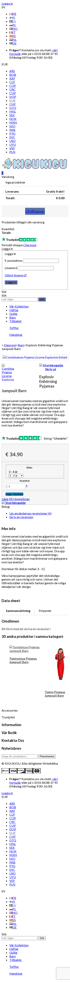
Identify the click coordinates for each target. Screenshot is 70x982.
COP (12, 85)
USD (12, 141)
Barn (12, 317)
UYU (12, 144)
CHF (12, 104)
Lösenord (11, 268)
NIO (12, 126)
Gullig (13, 314)
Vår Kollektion (19, 306)
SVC (12, 137)
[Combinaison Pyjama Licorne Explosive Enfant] (35, 357)
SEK (12, 115)
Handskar (16, 334)
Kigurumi (10, 345)
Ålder (29, 467)
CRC (12, 89)
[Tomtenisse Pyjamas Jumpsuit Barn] (25, 649)
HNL (12, 111)
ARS (12, 71)
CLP (12, 82)
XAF (12, 78)
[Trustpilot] (20, 239)
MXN (13, 122)
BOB (12, 74)
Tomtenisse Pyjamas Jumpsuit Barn (23, 660)
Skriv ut (50, 369)
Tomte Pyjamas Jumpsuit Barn (55, 693)
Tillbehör (15, 321)
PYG (12, 133)
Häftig (13, 310)
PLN (12, 152)
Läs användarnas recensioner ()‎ (30, 513)
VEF (12, 148)
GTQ (12, 108)
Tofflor (14, 328)
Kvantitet (25, 480)
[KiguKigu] (35, 169)
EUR (12, 100)
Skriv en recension (21, 517)
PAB (12, 130)
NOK (13, 119)
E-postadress (13, 260)
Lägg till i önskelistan (16, 499)
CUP (12, 93)
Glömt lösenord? (16, 275)
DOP (12, 97)
